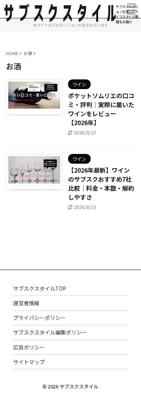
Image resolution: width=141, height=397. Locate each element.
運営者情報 (26, 303)
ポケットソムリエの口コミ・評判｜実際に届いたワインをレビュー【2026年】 (101, 109)
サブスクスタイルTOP (39, 288)
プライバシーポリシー (39, 317)
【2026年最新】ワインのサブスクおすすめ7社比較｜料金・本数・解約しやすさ (101, 183)
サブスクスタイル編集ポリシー (50, 332)
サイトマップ (29, 362)
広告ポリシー (29, 347)
